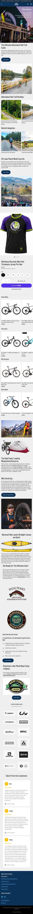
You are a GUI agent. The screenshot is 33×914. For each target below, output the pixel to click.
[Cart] (31, 4)
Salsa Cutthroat (17, 465)
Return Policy (4, 889)
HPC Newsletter (5, 900)
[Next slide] (30, 112)
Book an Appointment (8, 494)
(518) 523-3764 (27, 14)
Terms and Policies (16, 912)
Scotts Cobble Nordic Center (26, 0)
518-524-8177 (19, 674)
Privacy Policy (4, 886)
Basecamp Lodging (10, 0)
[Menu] (2, 4)
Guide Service (17, 0)
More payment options (16, 289)
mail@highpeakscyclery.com (24, 17)
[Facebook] (2, 897)
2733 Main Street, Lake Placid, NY (9, 879)
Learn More (6, 59)
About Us (3, 903)
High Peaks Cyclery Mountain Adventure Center (16, 907)
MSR (25, 467)
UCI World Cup (3, 0)
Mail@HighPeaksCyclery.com (8, 884)
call (13, 484)
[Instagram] (5, 897)
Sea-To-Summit (18, 467)
